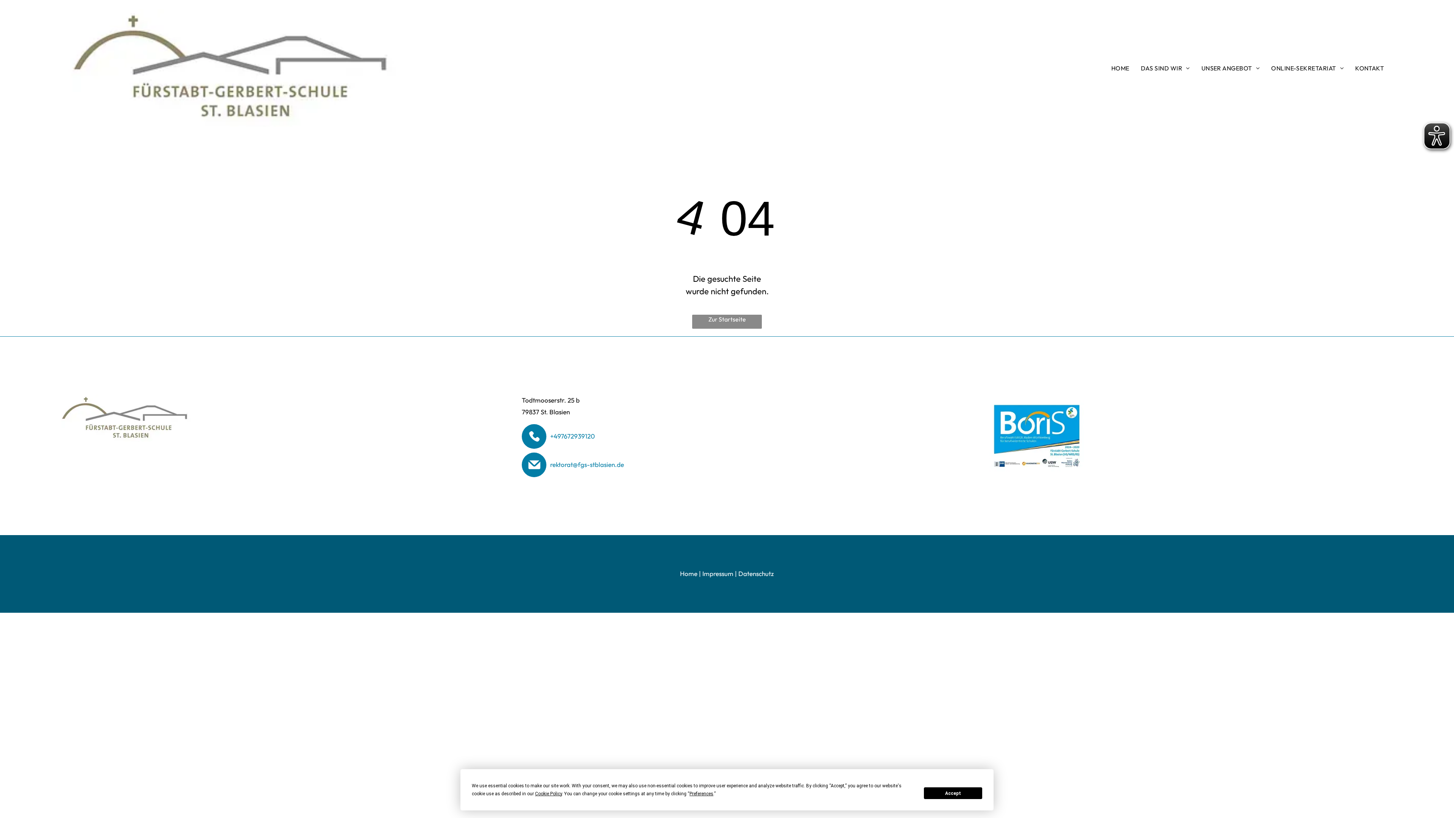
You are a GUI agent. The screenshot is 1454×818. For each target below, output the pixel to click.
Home (688, 574)
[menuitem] (1120, 68)
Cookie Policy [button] (548, 793)
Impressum (717, 574)
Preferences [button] (701, 793)
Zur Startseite (727, 319)
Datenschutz (756, 574)
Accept (953, 793)
